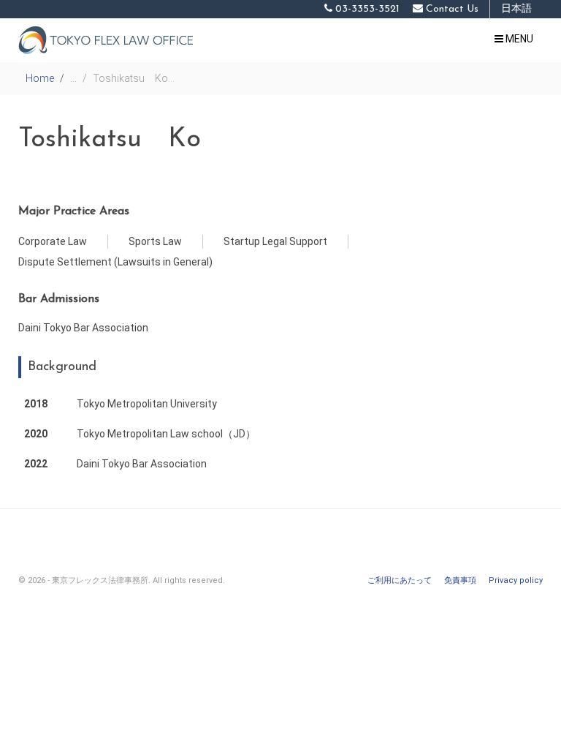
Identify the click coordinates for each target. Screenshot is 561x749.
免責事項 (460, 580)
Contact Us (450, 9)
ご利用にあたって (399, 580)
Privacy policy (516, 580)
